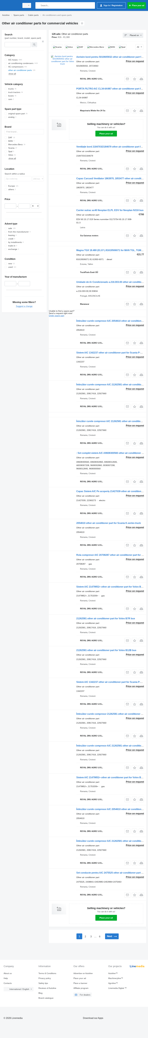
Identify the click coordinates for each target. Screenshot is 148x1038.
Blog (40, 993)
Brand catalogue (45, 998)
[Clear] (43, 41)
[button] (134, 79)
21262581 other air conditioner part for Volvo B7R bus (105, 618)
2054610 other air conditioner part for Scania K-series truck (108, 523)
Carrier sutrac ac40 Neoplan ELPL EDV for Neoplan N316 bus (110, 210)
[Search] (38, 5)
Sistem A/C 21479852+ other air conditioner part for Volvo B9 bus (111, 586)
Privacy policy (44, 978)
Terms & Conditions (47, 973)
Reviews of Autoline (47, 988)
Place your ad (106, 133)
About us (8, 973)
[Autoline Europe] (11, 5)
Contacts (8, 983)
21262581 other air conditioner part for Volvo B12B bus (106, 650)
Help (6, 978)
